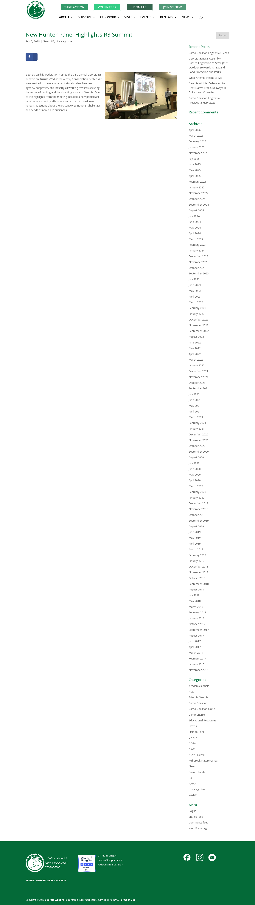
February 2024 (197, 244)
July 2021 (194, 394)
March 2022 (196, 359)
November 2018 (198, 572)
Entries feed (196, 816)
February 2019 (197, 555)
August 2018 (196, 589)
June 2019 (195, 532)
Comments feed (198, 822)
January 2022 (196, 365)
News (46, 41)
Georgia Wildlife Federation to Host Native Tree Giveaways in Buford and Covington (207, 88)
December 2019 (198, 503)
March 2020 (196, 486)
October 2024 (197, 199)
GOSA (192, 743)
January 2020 (196, 497)
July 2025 (194, 158)
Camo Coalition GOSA (202, 709)
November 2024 (198, 193)
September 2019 (199, 520)
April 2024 (195, 233)
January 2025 (196, 187)
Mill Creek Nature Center (203, 760)
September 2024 (199, 204)
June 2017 (195, 641)
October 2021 (197, 382)
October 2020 (197, 446)
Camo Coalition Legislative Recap (209, 53)
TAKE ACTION (74, 7)
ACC (191, 691)
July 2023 (194, 279)
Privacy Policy (108, 899)
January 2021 (196, 428)
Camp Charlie (197, 714)
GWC (192, 749)
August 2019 (196, 526)
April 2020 (195, 480)
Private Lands (197, 772)
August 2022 (196, 336)
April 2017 (195, 647)
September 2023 (199, 273)
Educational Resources (202, 720)
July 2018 (194, 595)
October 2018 (197, 578)
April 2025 (195, 176)
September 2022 (199, 331)
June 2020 (195, 469)
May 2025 (195, 170)
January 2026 (196, 147)
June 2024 (195, 221)
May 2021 (195, 405)
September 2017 (199, 630)
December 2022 (198, 319)
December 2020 (198, 434)
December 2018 (198, 566)
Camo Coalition (198, 703)
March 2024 (196, 239)
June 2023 (195, 285)
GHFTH (193, 737)
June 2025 (195, 164)
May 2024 (195, 227)
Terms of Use (127, 899)
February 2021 (197, 423)
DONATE (139, 7)
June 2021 (195, 400)
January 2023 (196, 313)
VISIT (128, 17)
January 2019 (196, 560)
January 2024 (196, 250)
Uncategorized (64, 41)
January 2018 (196, 618)
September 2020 (199, 451)
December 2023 (198, 256)
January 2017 (196, 664)
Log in (192, 811)
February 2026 (197, 141)
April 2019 (195, 543)
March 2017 (196, 652)
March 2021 (196, 417)
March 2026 (196, 135)
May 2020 (195, 474)
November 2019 (198, 509)
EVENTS (145, 17)
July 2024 (194, 216)
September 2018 (199, 584)
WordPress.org (198, 828)
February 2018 (197, 612)
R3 (52, 41)
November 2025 (198, 153)
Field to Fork (196, 732)
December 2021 (198, 371)
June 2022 (195, 342)
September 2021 (199, 388)
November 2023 (198, 262)
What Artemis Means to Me (205, 77)
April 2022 (195, 354)
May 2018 (195, 601)
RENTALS (166, 17)
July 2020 (194, 463)
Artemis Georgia (198, 697)
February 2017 (197, 658)
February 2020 (197, 492)
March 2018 (196, 607)
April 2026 (195, 130)
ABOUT (64, 17)
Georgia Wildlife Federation (61, 899)
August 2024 (196, 210)
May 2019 (195, 538)
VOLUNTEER (107, 7)
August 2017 (196, 635)
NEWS (186, 17)
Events (193, 726)
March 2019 (196, 549)
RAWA (192, 783)
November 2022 (198, 325)
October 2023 (197, 268)
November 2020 (198, 440)
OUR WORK (108, 17)
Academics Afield (199, 686)
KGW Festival (197, 754)
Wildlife (193, 795)
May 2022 (195, 348)
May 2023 (195, 291)
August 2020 (196, 457)
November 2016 (198, 670)
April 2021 (195, 411)
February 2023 (197, 308)
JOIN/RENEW (172, 7)
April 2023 (195, 296)
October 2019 (197, 515)
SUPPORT (84, 17)
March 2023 (196, 302)
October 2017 (197, 624)
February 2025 (197, 181)
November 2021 (198, 377)
